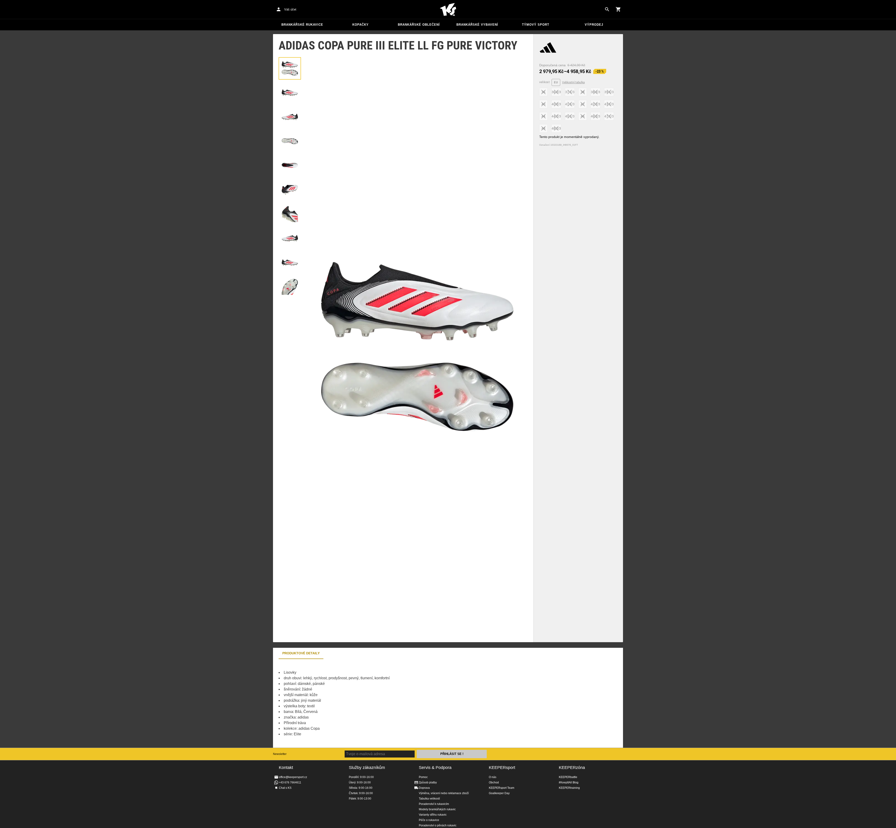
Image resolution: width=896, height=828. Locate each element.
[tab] (290, 68)
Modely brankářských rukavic (437, 809)
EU (556, 82)
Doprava (424, 787)
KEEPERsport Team (501, 787)
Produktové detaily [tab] (301, 653)
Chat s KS (285, 787)
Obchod (494, 782)
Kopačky (360, 24)
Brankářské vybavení (477, 24)
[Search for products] (607, 9)
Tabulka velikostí (429, 798)
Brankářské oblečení (419, 24)
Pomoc (423, 777)
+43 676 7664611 (290, 782)
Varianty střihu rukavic (433, 814)
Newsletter (280, 754)
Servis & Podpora (435, 767)
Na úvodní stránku (448, 9)
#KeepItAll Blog (568, 782)
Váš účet (290, 9)
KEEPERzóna (572, 767)
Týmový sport (535, 24)
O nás (492, 777)
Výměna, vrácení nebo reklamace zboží (444, 793)
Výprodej (594, 24)
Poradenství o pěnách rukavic (437, 825)
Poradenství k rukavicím (434, 804)
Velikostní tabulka (573, 82)
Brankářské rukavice (302, 24)
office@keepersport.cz (293, 777)
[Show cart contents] (618, 9)
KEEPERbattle (568, 777)
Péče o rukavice (429, 820)
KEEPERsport (502, 767)
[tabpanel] (354, 703)
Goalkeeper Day (499, 793)
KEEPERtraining (569, 787)
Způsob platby (428, 782)
